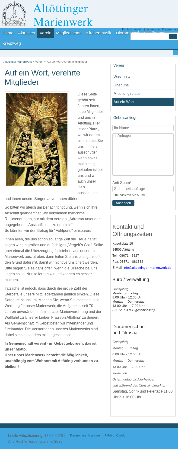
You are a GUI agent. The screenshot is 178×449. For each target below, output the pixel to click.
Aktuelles (26, 33)
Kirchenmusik (98, 33)
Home (7, 33)
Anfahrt (138, 29)
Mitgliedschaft (69, 33)
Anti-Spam (121, 182)
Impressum (153, 29)
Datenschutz (170, 29)
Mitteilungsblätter (128, 93)
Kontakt (127, 29)
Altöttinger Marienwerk (17, 61)
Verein (45, 33)
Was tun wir (123, 77)
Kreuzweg (11, 43)
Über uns (121, 85)
